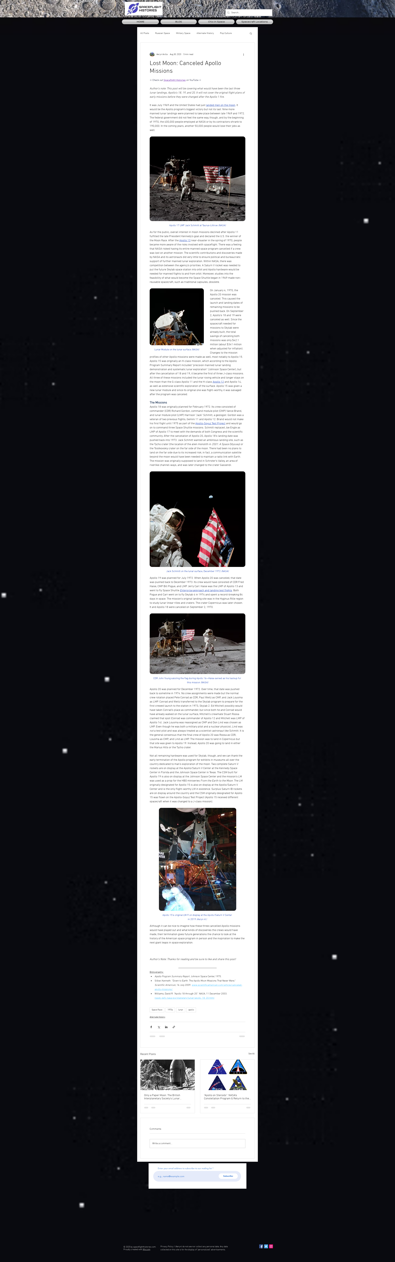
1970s (170, 1010)
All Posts (144, 33)
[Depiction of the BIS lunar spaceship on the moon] (167, 1075)
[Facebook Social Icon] (261, 1249)
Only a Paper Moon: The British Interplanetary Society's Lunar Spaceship (162, 1097)
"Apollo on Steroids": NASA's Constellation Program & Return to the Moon (226, 1097)
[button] (250, 33)
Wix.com (146, 1252)
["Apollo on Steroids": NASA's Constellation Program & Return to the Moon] (227, 1075)
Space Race (157, 1010)
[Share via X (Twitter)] (158, 1027)
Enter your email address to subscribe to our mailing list (185, 1171)
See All (251, 1053)
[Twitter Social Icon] (266, 1249)
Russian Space (162, 33)
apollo (191, 1010)
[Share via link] (173, 1027)
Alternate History (205, 33)
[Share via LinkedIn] (166, 1027)
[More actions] (243, 54)
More (222, 33)
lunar (180, 1010)
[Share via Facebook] (151, 1027)
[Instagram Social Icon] (271, 1249)
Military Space (183, 33)
